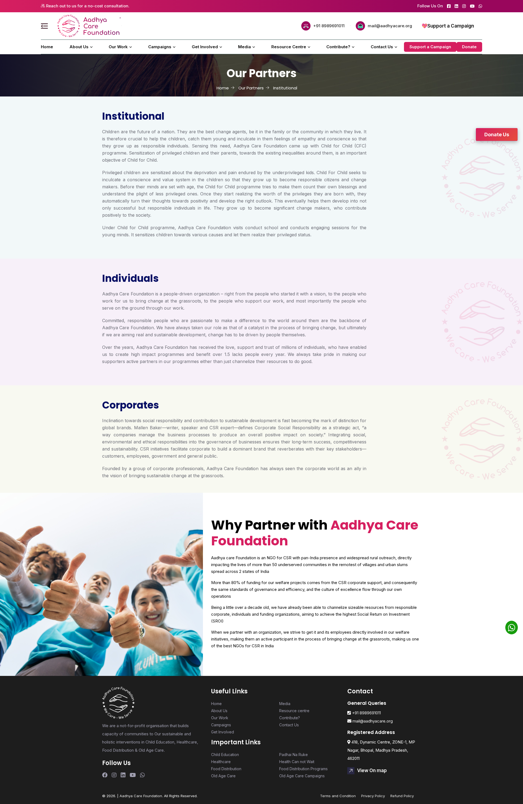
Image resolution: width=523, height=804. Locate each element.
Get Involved (205, 46)
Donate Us (496, 134)
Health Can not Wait (296, 761)
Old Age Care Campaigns (302, 775)
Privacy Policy (373, 796)
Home (47, 46)
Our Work (118, 46)
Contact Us (382, 46)
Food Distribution (226, 768)
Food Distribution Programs (303, 768)
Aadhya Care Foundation (141, 796)
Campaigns (159, 46)
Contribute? (338, 46)
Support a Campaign (450, 26)
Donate (469, 46)
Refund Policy (402, 796)
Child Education (225, 754)
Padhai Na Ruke (293, 754)
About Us (79, 46)
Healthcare (221, 761)
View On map (372, 770)
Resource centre (288, 46)
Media (244, 46)
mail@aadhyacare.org (390, 25)
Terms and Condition (338, 796)
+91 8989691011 (329, 25)
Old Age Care (223, 775)
